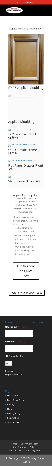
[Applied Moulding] (22, 118)
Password (15, 341)
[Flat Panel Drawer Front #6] (21, 162)
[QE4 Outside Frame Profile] (22, 146)
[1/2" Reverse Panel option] (21, 130)
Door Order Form (15, 400)
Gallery (10, 404)
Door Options (13, 395)
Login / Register (32, 450)
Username (15, 327)
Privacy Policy (13, 413)
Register (9, 371)
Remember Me (16, 356)
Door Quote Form (29, 443)
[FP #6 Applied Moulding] (26, 84)
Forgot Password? (13, 374)
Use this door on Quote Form (26, 271)
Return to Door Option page (26, 292)
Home (10, 409)
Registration (13, 417)
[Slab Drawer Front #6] (19, 178)
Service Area (13, 422)
